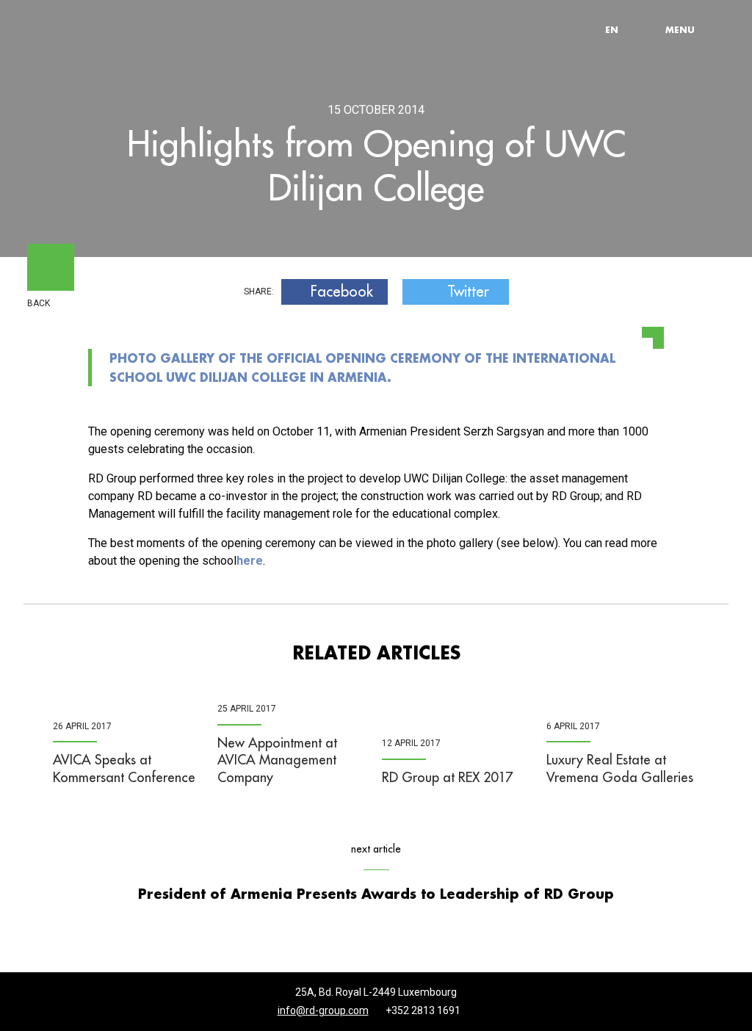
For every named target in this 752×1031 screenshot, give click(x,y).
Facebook (342, 291)
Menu (680, 29)
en (611, 29)
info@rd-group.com (323, 1010)
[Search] (647, 29)
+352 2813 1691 (423, 1010)
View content (191, 3)
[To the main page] (96, 30)
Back (38, 303)
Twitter (468, 291)
